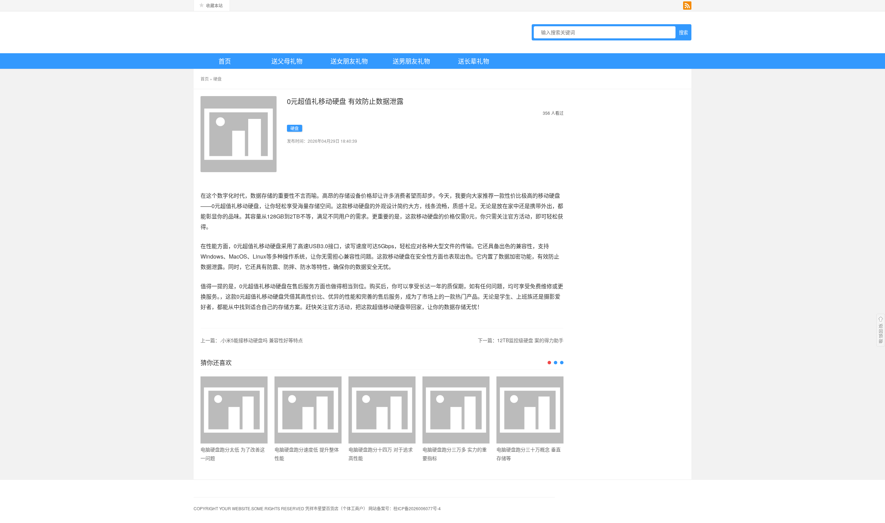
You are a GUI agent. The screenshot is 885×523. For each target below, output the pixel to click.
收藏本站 (214, 5)
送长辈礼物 (473, 60)
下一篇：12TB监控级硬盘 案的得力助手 (520, 340)
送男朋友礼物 (411, 60)
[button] (549, 362)
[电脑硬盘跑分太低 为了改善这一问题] (234, 409)
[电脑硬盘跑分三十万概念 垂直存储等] (529, 409)
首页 (224, 60)
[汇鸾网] (242, 32)
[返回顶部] (880, 330)
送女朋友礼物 (349, 60)
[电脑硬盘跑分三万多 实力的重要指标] (456, 409)
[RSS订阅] (687, 5)
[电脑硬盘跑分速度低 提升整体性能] (308, 409)
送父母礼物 (286, 60)
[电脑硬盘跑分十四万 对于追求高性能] (382, 409)
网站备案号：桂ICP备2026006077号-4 (405, 508)
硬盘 (217, 79)
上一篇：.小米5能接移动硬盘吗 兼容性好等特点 (252, 340)
